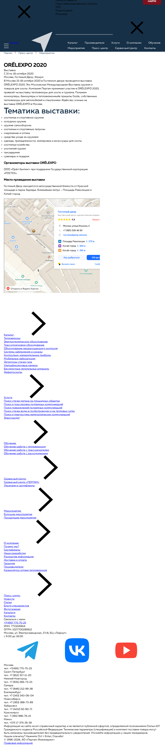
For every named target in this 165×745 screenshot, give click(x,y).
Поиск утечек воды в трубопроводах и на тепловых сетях (39, 411)
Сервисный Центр (15, 479)
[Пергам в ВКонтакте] (77, 662)
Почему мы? (11, 546)
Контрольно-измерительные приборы (27, 355)
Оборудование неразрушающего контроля (31, 348)
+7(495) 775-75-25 (15, 623)
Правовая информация (18, 743)
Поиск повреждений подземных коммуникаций (33, 408)
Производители (13, 567)
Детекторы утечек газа (18, 362)
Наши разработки (15, 553)
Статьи (8, 602)
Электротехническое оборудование (26, 342)
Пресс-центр (12, 595)
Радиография (64, 10)
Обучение (10, 443)
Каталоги (9, 612)
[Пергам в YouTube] (126, 662)
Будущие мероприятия (18, 514)
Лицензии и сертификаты (19, 485)
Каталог (9, 335)
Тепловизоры (12, 338)
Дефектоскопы (13, 372)
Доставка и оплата (15, 560)
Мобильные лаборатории (19, 358)
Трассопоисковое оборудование (24, 345)
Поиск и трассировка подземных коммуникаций (33, 404)
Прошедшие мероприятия (20, 518)
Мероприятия (13, 511)
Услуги (8, 397)
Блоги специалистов (16, 606)
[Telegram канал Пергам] (28, 662)
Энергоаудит (12, 418)
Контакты (9, 616)
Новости (9, 599)
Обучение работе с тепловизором (25, 447)
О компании (11, 543)
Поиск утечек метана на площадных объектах (32, 401)
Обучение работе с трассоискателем (26, 450)
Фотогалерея (12, 609)
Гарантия (9, 563)
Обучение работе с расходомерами (26, 453)
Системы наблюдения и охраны (23, 352)
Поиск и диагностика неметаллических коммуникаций (37, 414)
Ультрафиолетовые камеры (21, 365)
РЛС (58, 7)
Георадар (61, 14)
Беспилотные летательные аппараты (26, 369)
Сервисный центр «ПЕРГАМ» (21, 482)
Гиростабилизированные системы (76, 4)
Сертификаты (12, 550)
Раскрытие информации (19, 557)
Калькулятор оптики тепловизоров (25, 570)
